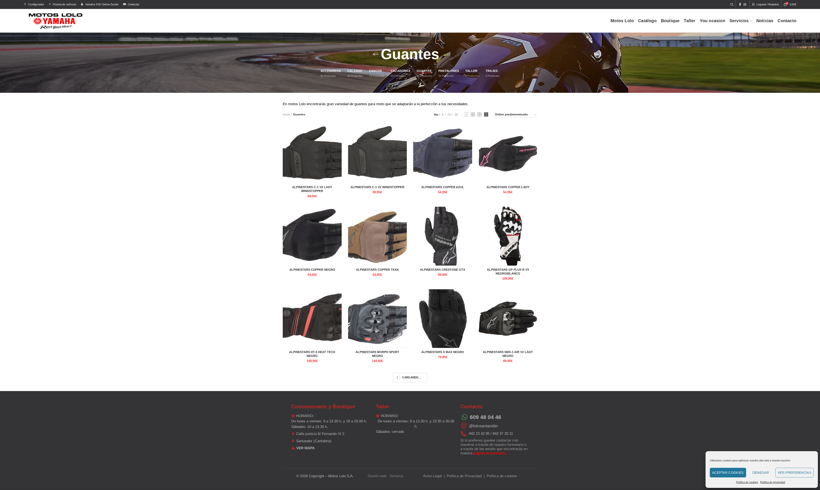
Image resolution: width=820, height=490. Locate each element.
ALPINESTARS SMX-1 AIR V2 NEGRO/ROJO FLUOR (507, 436)
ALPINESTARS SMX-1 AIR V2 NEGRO (377, 434)
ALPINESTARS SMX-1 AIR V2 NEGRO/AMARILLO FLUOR (442, 436)
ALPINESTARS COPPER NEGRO (312, 269)
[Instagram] (744, 4)
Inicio (286, 114)
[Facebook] (740, 4)
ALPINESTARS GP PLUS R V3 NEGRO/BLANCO (508, 271)
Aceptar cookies (728, 472)
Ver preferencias (794, 472)
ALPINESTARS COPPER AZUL (442, 187)
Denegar (761, 472)
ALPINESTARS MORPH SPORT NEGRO (377, 354)
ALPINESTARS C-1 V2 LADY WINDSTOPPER (312, 189)
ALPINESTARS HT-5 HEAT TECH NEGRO (312, 354)
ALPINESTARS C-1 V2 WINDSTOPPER (377, 187)
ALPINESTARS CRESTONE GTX (442, 269)
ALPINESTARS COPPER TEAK (377, 269)
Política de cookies (747, 482)
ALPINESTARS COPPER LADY (507, 187)
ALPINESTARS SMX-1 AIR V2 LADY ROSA (312, 436)
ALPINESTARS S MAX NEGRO (442, 352)
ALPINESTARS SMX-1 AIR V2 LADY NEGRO (508, 354)
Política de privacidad (772, 482)
